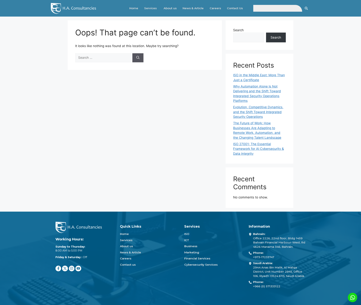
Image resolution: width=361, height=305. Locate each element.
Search (238, 30)
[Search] (137, 57)
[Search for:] (103, 57)
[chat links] (352, 297)
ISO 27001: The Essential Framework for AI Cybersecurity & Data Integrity (258, 149)
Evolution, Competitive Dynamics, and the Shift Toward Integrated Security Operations (258, 112)
